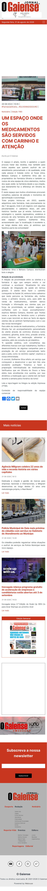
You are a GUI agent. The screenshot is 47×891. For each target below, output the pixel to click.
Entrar (16, 825)
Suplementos (36, 839)
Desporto (9, 806)
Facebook (20, 863)
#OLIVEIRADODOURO (28, 107)
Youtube (11, 863)
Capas (17, 813)
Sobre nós (18, 811)
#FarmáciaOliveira (9, 107)
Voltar (23, 408)
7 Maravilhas (21, 841)
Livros (33, 835)
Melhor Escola (22, 837)
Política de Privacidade (22, 821)
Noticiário (6, 112)
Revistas (34, 837)
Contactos (18, 827)
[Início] (21, 6)
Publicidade (18, 819)
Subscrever (23, 776)
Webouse (29, 883)
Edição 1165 (17, 112)
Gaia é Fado (21, 839)
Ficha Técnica (19, 815)
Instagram (28, 863)
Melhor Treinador (23, 835)
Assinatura (18, 817)
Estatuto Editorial (20, 823)
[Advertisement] (23, 49)
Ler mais (5, 493)
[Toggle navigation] (44, 22)
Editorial (29, 846)
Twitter (37, 863)
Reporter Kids (10, 830)
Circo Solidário (22, 843)
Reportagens (18, 846)
